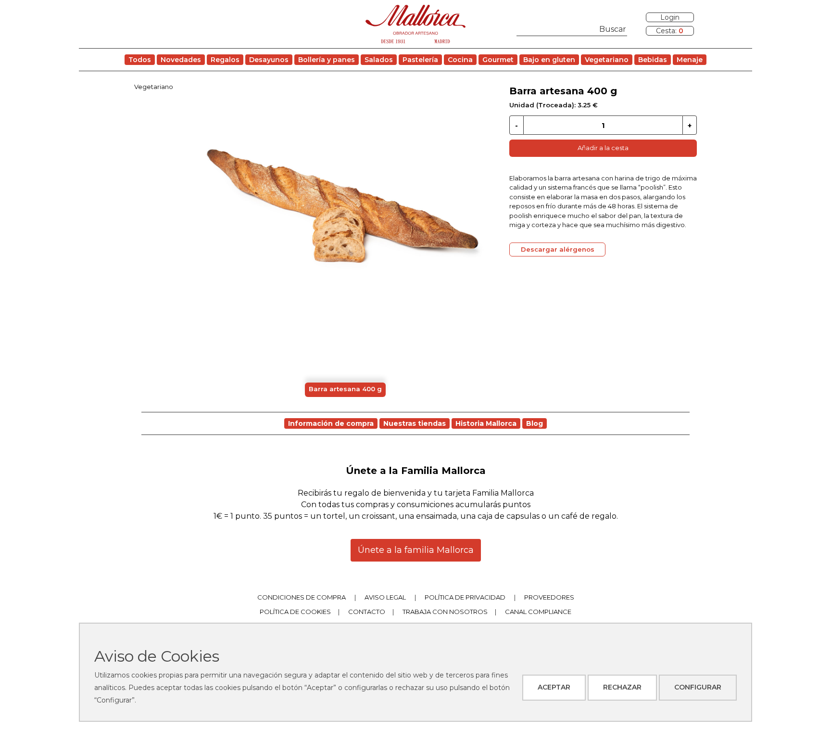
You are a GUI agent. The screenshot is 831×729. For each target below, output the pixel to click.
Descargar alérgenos (557, 249)
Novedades (181, 59)
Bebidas (652, 59)
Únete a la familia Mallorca (416, 550)
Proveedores (549, 597)
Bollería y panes (326, 59)
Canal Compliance (538, 611)
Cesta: (669, 30)
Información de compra (331, 423)
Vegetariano (607, 59)
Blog (534, 423)
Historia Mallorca (485, 423)
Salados (379, 59)
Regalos (225, 59)
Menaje (690, 59)
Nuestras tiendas (414, 423)
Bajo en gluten (549, 59)
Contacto (366, 611)
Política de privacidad (465, 597)
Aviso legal (385, 597)
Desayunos (269, 59)
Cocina (460, 59)
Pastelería (420, 59)
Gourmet (498, 59)
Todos (139, 59)
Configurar (697, 687)
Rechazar (622, 687)
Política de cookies (295, 611)
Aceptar (554, 687)
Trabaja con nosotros (445, 611)
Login (670, 17)
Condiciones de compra (301, 597)
